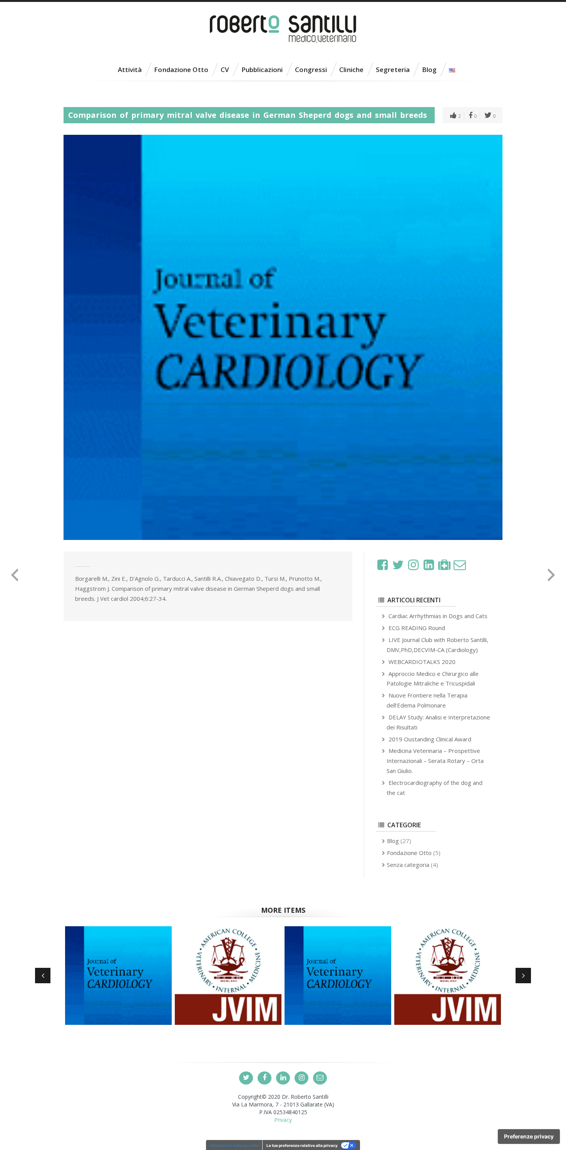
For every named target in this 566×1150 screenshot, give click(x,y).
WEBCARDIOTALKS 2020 (421, 662)
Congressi (311, 69)
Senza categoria (408, 864)
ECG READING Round (416, 628)
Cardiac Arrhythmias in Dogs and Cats (437, 616)
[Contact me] (459, 565)
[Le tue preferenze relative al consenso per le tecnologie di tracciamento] (529, 1136)
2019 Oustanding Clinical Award (429, 739)
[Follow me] (382, 565)
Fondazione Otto (181, 69)
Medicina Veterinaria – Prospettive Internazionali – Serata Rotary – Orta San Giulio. (435, 760)
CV (225, 69)
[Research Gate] (444, 565)
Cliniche (351, 69)
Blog (429, 69)
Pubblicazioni (262, 69)
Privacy (283, 1119)
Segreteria (393, 69)
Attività (130, 69)
